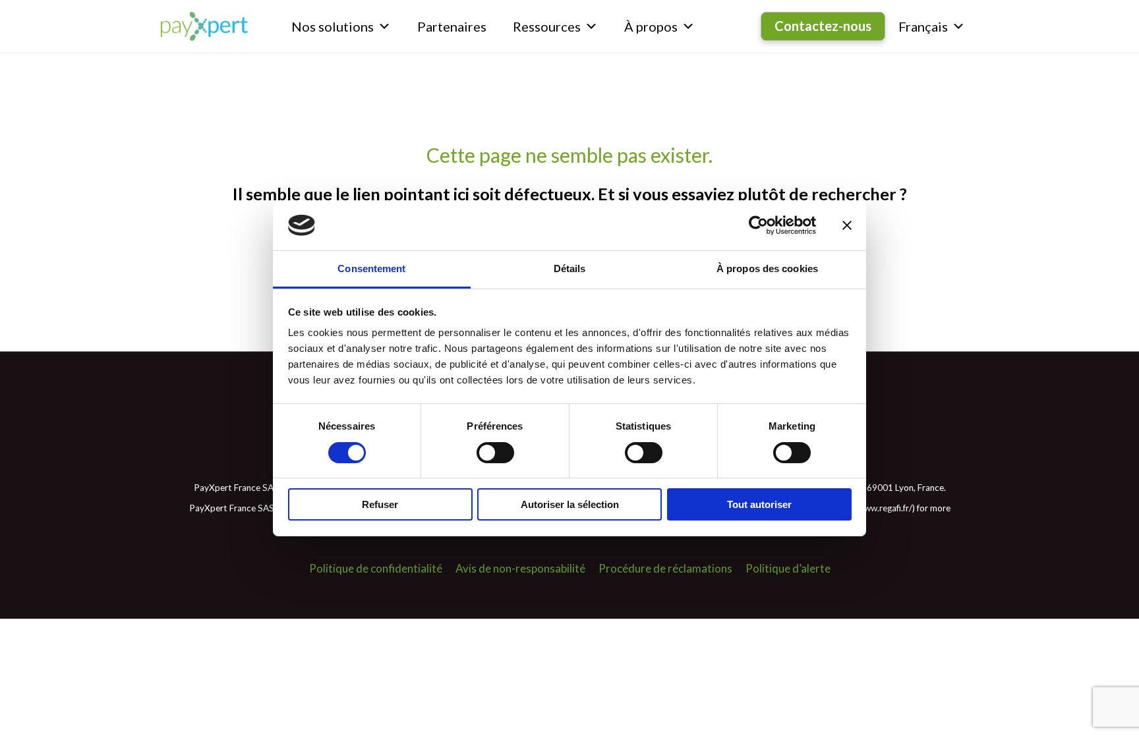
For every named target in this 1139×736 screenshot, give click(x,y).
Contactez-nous (822, 26)
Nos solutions (332, 26)
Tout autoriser (759, 504)
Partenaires (451, 26)
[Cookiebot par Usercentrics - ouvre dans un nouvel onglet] (758, 225)
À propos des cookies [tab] (767, 268)
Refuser (380, 504)
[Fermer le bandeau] (847, 225)
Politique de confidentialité (375, 568)
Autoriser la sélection (570, 504)
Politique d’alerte (788, 568)
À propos (651, 26)
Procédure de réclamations (665, 568)
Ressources (547, 26)
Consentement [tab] (371, 268)
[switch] (495, 452)
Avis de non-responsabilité (520, 568)
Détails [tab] (570, 268)
